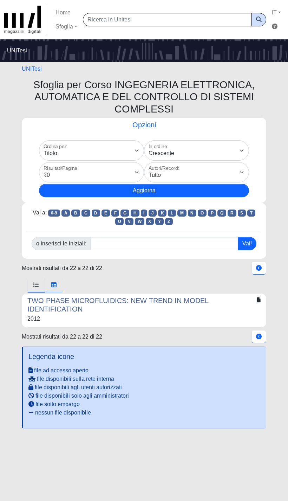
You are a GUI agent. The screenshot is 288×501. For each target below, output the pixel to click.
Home (63, 12)
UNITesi (32, 69)
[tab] (36, 285)
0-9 (54, 213)
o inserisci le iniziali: (61, 243)
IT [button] (274, 12)
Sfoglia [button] (64, 27)
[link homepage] (25, 19)
